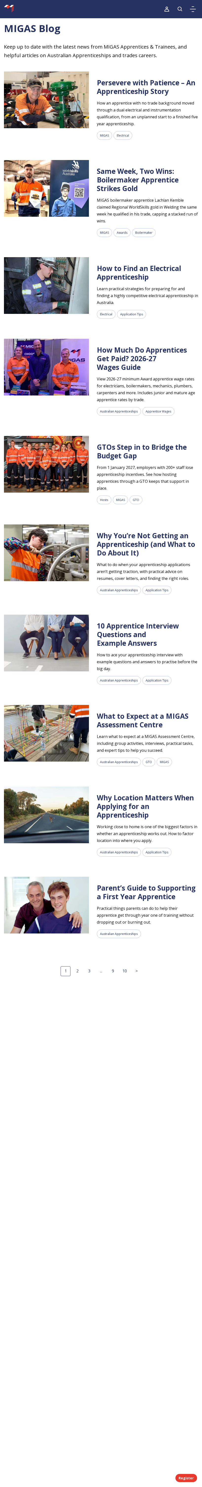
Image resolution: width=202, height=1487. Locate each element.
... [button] (101, 971)
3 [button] (89, 971)
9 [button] (113, 971)
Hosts (104, 500)
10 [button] (124, 971)
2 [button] (77, 971)
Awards (122, 233)
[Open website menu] (193, 9)
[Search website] (180, 9)
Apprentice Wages (158, 411)
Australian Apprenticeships (119, 411)
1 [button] (66, 971)
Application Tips (131, 314)
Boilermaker (143, 233)
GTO (136, 500)
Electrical (123, 135)
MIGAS (104, 135)
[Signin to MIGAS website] (167, 9)
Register (186, 1478)
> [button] (136, 971)
